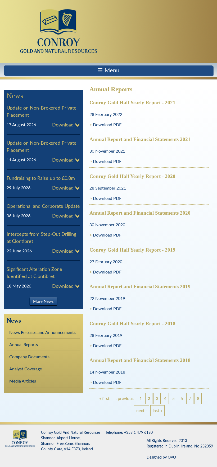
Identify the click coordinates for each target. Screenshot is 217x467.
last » (157, 411)
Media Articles (22, 381)
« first (104, 399)
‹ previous (124, 399)
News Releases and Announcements (42, 333)
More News (43, 301)
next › (141, 411)
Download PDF (107, 125)
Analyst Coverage (25, 369)
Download (63, 125)
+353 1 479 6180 (138, 433)
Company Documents (29, 357)
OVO (172, 457)
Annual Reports (23, 345)
